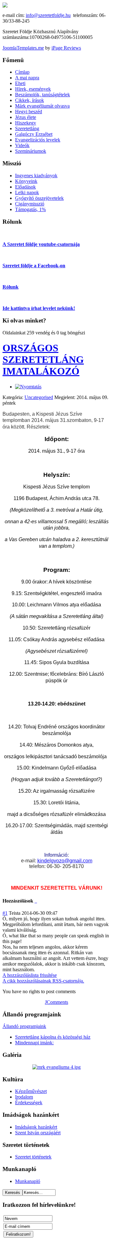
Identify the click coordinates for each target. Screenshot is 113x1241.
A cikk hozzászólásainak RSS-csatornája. (43, 980)
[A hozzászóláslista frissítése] (36, 900)
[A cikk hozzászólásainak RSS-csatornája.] (35, 900)
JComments (56, 1002)
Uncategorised (38, 397)
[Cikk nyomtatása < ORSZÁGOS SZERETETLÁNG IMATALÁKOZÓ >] (28, 386)
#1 (5, 913)
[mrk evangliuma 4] (56, 1067)
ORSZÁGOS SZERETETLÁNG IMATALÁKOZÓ (43, 359)
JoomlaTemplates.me (23, 48)
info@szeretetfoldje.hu (48, 15)
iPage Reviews (66, 48)
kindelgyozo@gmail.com (64, 860)
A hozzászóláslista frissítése (30, 975)
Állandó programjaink (24, 1026)
